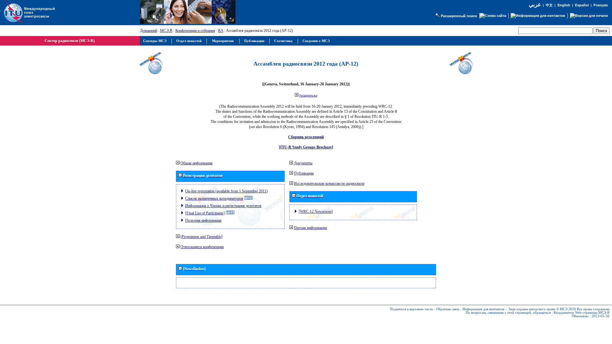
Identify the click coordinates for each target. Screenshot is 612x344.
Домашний (148, 30)
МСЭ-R (166, 30)
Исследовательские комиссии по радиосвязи (329, 183)
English (563, 5)
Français (601, 5)
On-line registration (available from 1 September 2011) (226, 191)
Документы (303, 163)
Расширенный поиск (459, 16)
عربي (535, 5)
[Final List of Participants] (205, 213)
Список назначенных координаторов (214, 198)
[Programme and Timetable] (201, 236)
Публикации (304, 173)
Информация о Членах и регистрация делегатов (223, 206)
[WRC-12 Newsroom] (316, 211)
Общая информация (196, 163)
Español (582, 5)
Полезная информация (203, 220)
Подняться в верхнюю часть (411, 309)
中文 (549, 5)
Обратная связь (447, 309)
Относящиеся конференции (202, 247)
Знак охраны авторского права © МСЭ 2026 (542, 309)
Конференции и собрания (195, 30)
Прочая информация (310, 228)
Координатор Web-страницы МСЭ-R (581, 312)
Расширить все (308, 95)
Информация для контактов (483, 309)
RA (220, 30)
